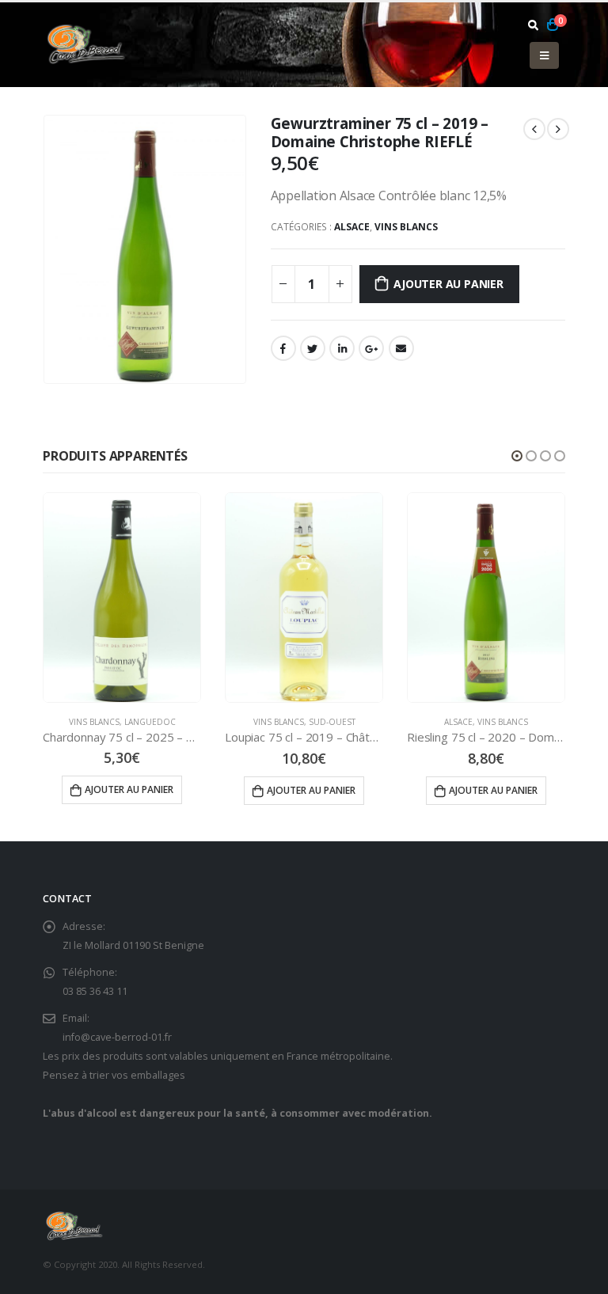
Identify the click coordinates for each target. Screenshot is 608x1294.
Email (401, 348)
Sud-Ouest (332, 721)
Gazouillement (312, 348)
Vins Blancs (406, 226)
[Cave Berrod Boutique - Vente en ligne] (86, 44)
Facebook (283, 348)
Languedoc (150, 721)
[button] (517, 455)
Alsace (352, 226)
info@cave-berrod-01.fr (117, 1037)
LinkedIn (342, 348)
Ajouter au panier (448, 283)
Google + (371, 348)
